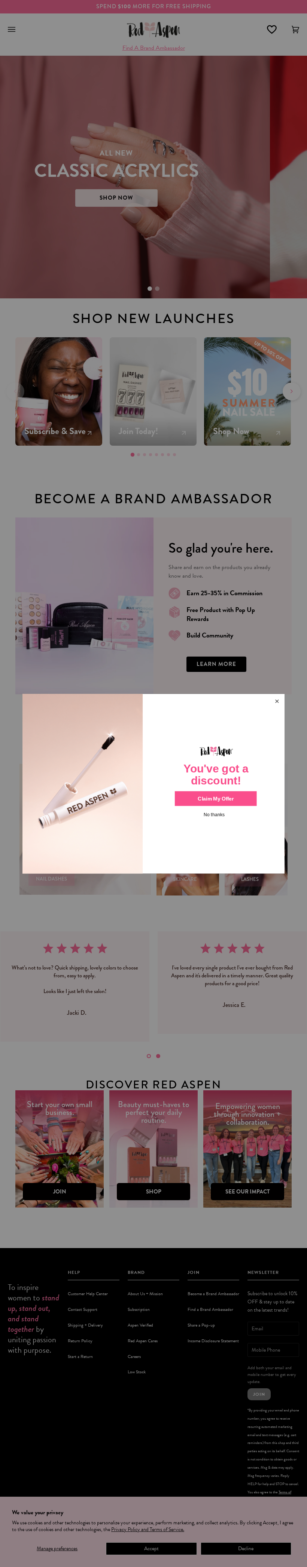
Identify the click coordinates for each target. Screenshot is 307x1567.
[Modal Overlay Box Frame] (153, 783)
